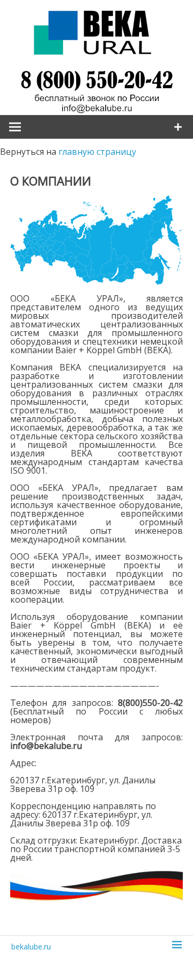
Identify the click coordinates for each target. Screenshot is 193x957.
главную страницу (97, 152)
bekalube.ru (31, 946)
